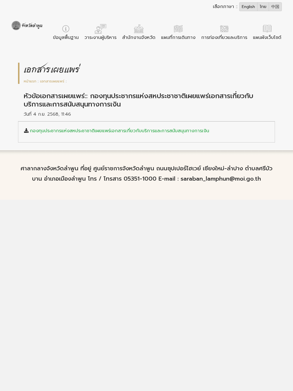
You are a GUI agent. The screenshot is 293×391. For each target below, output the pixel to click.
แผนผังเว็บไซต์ (267, 37)
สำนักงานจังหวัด (138, 37)
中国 (275, 7)
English (248, 7)
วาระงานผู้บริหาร (100, 37)
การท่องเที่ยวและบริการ (224, 37)
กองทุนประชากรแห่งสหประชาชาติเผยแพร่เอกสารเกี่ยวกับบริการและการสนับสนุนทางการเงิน (119, 130)
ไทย (263, 7)
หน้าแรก (30, 81)
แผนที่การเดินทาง (178, 37)
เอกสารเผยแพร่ (52, 81)
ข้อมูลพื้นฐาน (66, 37)
